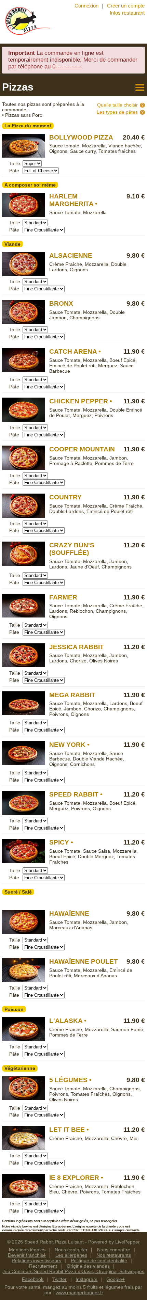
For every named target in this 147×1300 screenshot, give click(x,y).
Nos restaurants (113, 1255)
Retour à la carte (139, 87)
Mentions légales (27, 1249)
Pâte (14, 170)
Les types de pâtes (117, 112)
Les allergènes (71, 1255)
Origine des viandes (88, 1266)
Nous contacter (71, 1249)
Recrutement (43, 1266)
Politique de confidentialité (99, 1260)
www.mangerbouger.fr (79, 1292)
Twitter (59, 1279)
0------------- (67, 66)
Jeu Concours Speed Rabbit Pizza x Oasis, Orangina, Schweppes (73, 1271)
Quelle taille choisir (117, 105)
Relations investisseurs (36, 1260)
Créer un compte (126, 6)
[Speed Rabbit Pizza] (26, 20)
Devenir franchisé (27, 1255)
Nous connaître (113, 1249)
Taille (14, 163)
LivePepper (127, 1242)
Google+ (115, 1279)
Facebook (32, 1279)
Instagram (86, 1279)
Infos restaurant (127, 13)
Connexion (86, 6)
